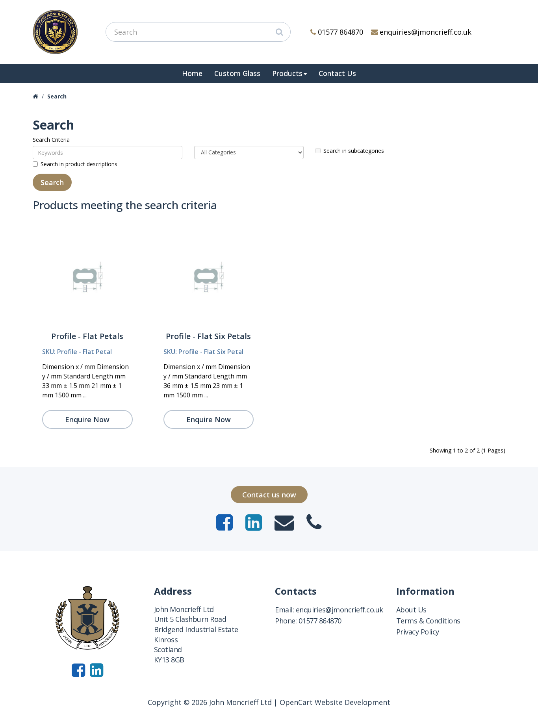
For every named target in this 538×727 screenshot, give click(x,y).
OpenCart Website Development (335, 702)
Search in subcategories (353, 150)
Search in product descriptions (79, 164)
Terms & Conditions (428, 620)
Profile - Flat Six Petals (208, 336)
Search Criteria (51, 139)
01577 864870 (340, 32)
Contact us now (269, 494)
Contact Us (337, 73)
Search (57, 96)
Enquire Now (87, 419)
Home (192, 73)
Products (287, 73)
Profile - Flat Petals (87, 336)
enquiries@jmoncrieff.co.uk (425, 32)
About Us (411, 609)
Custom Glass (237, 73)
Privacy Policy (417, 631)
